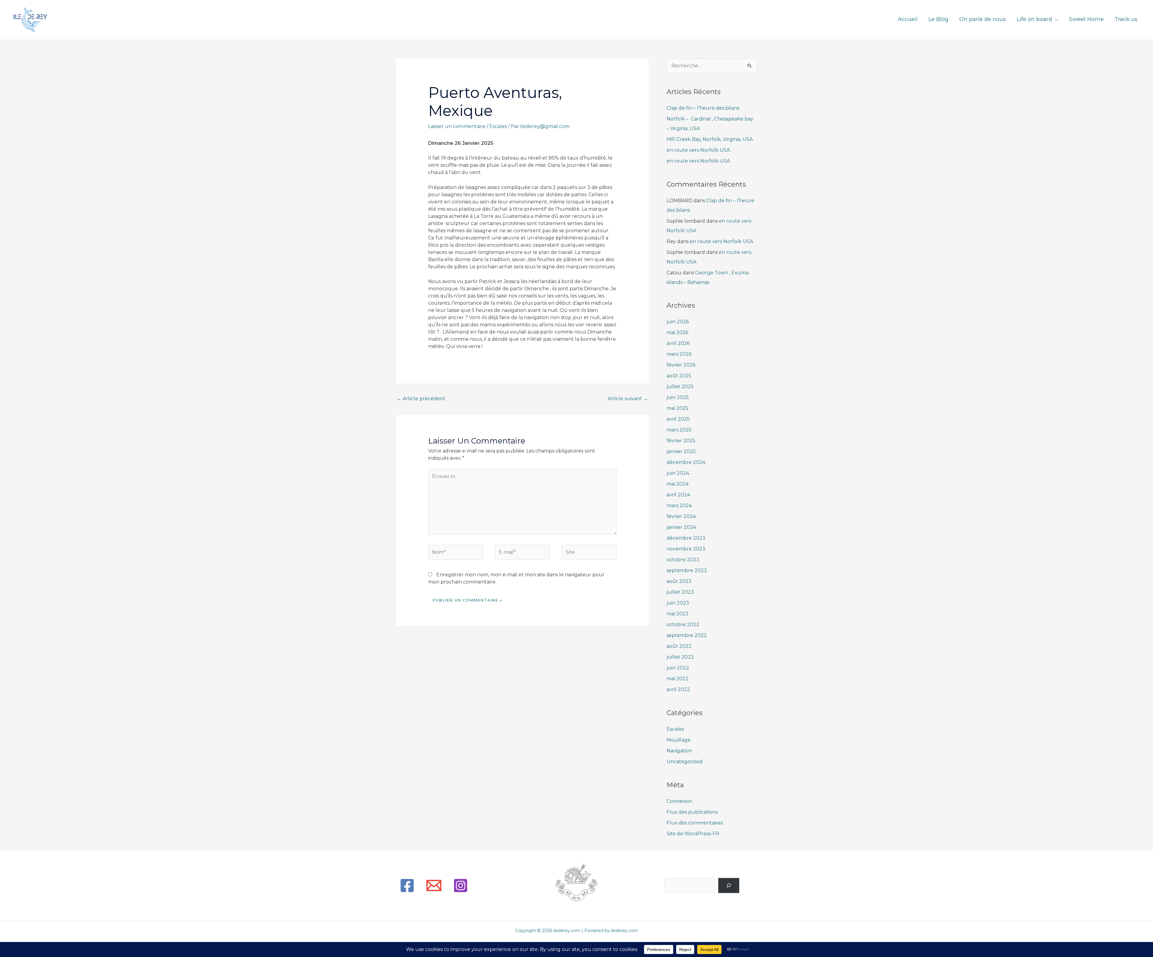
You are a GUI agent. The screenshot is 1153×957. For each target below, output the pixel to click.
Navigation (679, 751)
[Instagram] (460, 885)
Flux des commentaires (695, 823)
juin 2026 (678, 322)
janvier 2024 (681, 527)
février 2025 (681, 440)
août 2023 (679, 581)
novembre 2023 (686, 549)
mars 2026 (679, 354)
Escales (498, 126)
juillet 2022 (680, 657)
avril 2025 (678, 419)
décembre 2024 (686, 462)
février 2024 (681, 516)
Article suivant (628, 398)
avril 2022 (678, 689)
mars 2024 (679, 505)
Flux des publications (692, 812)
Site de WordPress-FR (693, 834)
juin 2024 (678, 473)
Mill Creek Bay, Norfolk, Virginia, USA (710, 139)
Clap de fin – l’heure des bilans (703, 108)
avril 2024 (678, 495)
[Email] (434, 885)
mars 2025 (679, 430)
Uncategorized (685, 761)
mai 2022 (677, 678)
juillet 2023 (680, 592)
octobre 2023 (683, 559)
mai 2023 (677, 614)
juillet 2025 (680, 386)
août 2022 (679, 646)
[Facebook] (407, 885)
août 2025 (679, 376)
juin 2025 (678, 397)
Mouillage (679, 740)
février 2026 (681, 365)
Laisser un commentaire (457, 126)
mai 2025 (677, 408)
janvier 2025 (681, 451)
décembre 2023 (686, 538)
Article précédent (421, 398)
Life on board (1034, 19)
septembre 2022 (687, 635)
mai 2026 (677, 332)
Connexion (679, 801)
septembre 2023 (687, 570)
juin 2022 (678, 668)
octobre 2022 (683, 624)
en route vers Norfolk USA (698, 150)
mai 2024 (677, 484)
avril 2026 (678, 343)
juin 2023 (678, 603)
